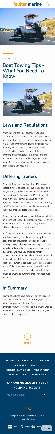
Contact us (43, 360)
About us (36, 365)
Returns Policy (25, 360)
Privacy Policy (41, 370)
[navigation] (6, 4)
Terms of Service (18, 374)
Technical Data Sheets (18, 370)
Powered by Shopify (27, 419)
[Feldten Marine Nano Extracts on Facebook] (25, 408)
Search (10, 360)
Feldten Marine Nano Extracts (34, 415)
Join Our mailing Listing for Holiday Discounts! (27, 385)
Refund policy (38, 374)
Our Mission (21, 365)
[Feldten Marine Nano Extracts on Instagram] (29, 408)
